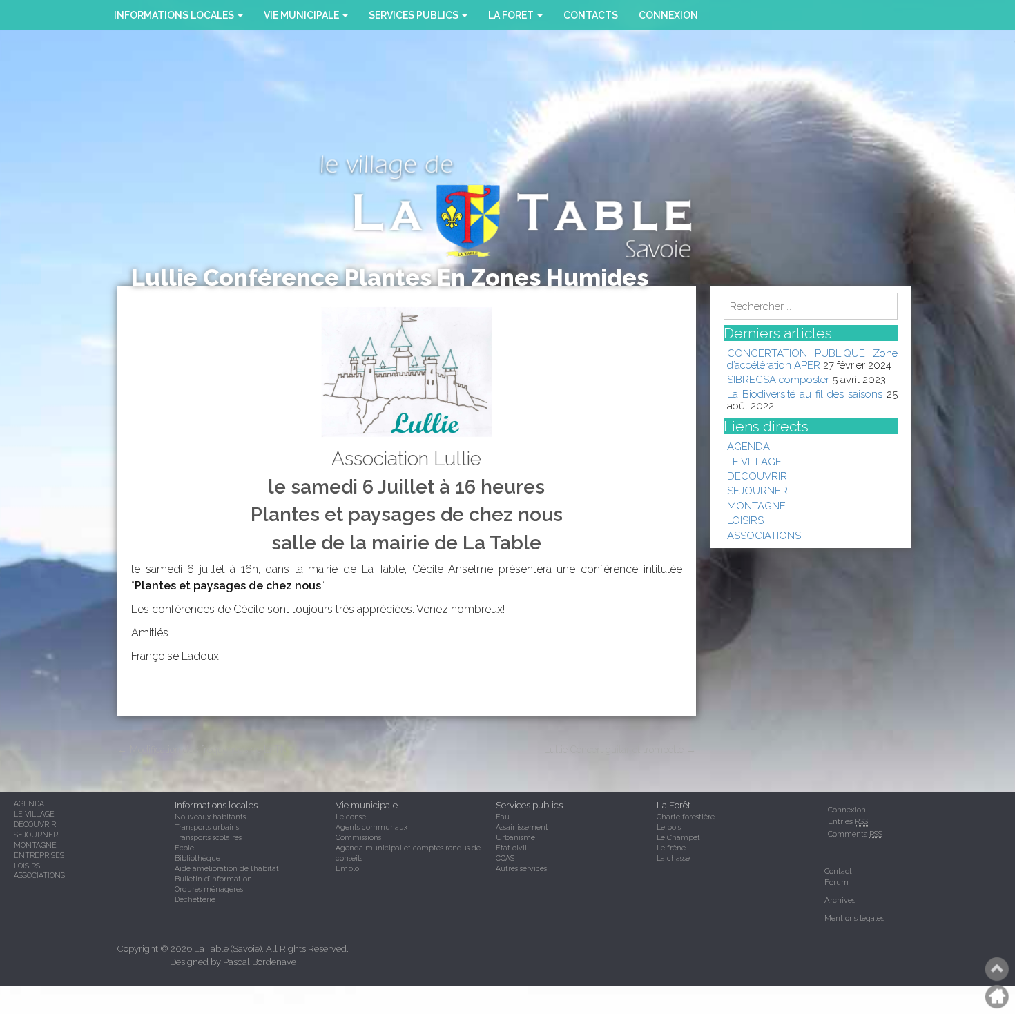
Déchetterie (195, 899)
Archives (840, 900)
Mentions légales (854, 918)
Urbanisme (515, 837)
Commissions (358, 837)
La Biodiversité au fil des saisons (804, 394)
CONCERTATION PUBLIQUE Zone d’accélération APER (812, 358)
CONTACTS (590, 15)
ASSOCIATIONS (764, 535)
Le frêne (671, 848)
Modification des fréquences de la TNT (205, 749)
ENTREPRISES (39, 855)
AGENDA (748, 446)
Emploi (348, 868)
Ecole (184, 848)
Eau (503, 816)
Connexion (668, 15)
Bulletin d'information (213, 879)
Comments (855, 834)
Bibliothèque (197, 858)
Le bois (669, 827)
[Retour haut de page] (997, 969)
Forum (836, 882)
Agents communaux (371, 827)
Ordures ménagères (209, 889)
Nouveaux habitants (210, 816)
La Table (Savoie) (228, 949)
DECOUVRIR (757, 476)
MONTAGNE (756, 505)
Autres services (521, 868)
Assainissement (522, 827)
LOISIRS (745, 520)
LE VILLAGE (754, 461)
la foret (512, 15)
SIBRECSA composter (778, 379)
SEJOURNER (757, 490)
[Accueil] (997, 996)
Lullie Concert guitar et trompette (620, 749)
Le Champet (678, 837)
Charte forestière (686, 816)
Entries (848, 821)
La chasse (673, 858)
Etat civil (511, 848)
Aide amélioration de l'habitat (227, 868)
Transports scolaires (208, 837)
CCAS (505, 858)
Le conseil (353, 816)
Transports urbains (207, 827)
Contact (838, 871)
